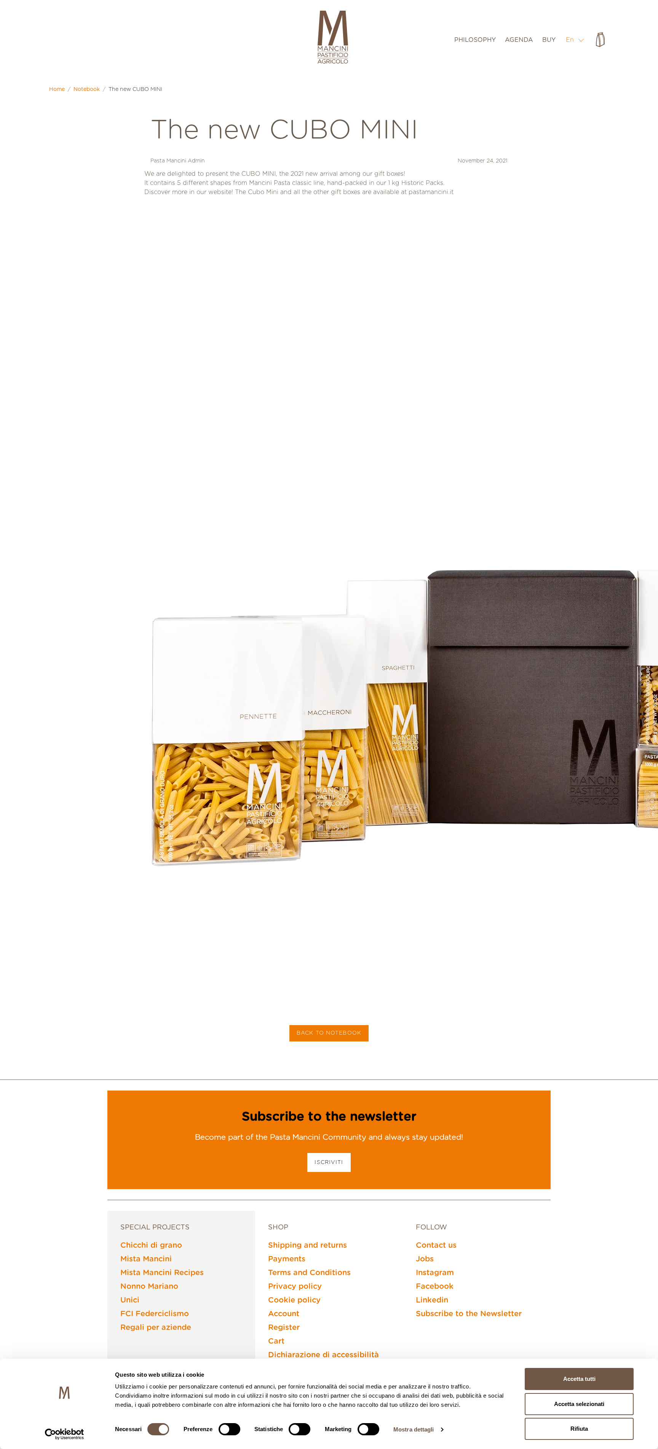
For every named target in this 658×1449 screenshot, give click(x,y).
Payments (286, 1259)
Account (283, 1314)
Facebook (435, 1286)
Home (57, 89)
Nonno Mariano (149, 1286)
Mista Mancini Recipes (162, 1273)
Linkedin (432, 1300)
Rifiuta (579, 1428)
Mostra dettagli (413, 1429)
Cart (276, 1341)
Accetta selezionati (579, 1404)
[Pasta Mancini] (333, 38)
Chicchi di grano (151, 1245)
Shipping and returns (307, 1245)
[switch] (229, 1429)
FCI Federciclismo (154, 1314)
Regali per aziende (155, 1327)
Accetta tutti (579, 1379)
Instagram (435, 1273)
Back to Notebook (329, 1033)
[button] (575, 40)
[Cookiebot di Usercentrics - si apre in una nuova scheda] (64, 1434)
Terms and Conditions (309, 1273)
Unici (129, 1300)
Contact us (436, 1245)
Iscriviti (329, 1162)
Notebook (86, 89)
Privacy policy (295, 1286)
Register (284, 1327)
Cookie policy (294, 1300)
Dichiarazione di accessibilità (323, 1355)
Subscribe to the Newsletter (469, 1314)
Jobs (425, 1259)
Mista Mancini (146, 1259)
